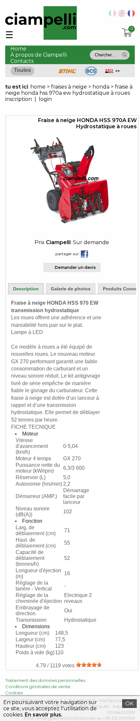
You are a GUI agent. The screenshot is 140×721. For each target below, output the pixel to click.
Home (18, 49)
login (45, 99)
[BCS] (91, 73)
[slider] (89, 664)
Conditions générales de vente (37, 686)
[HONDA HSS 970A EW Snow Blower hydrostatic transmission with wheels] (120, 15)
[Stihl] (67, 73)
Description (26, 288)
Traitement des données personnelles (45, 680)
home (38, 87)
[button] (124, 54)
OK (129, 703)
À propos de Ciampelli (38, 55)
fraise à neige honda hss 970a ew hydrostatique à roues (69, 90)
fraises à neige (69, 87)
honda (100, 87)
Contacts (22, 61)
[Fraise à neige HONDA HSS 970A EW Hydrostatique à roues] (72, 222)
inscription (18, 99)
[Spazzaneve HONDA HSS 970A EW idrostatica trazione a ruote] (111, 15)
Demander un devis (75, 267)
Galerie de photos (71, 288)
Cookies (14, 692)
